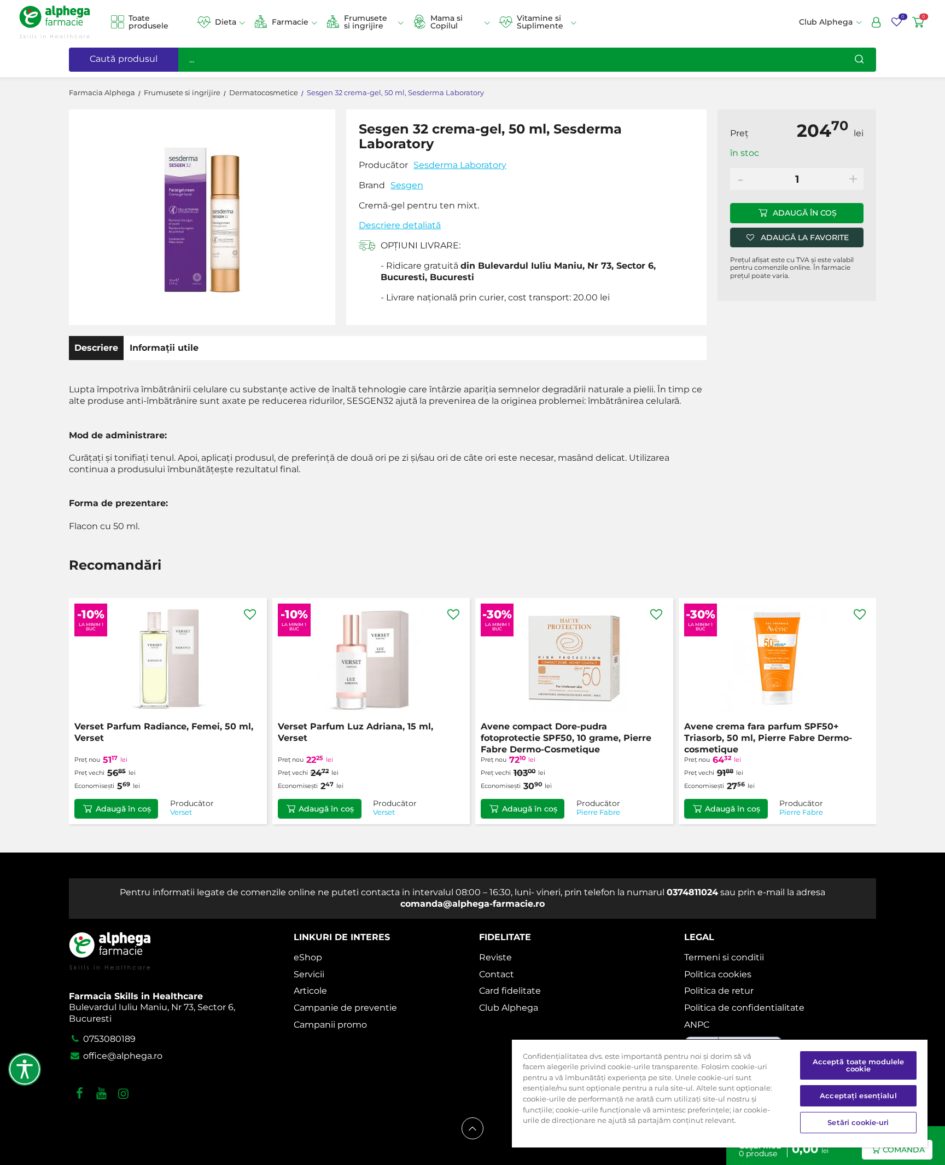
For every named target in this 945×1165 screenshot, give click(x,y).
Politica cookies (717, 974)
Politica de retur (719, 991)
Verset (181, 812)
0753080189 (108, 1039)
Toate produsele (148, 22)
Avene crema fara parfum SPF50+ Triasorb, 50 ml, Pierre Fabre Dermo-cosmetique (768, 738)
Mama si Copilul (446, 22)
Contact (496, 974)
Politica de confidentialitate (744, 1007)
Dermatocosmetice (263, 93)
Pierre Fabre (598, 812)
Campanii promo (330, 1024)
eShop (308, 957)
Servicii (309, 974)
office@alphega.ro (121, 1056)
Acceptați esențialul (858, 1095)
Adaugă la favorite (805, 237)
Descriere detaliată (400, 225)
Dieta (225, 22)
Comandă (904, 1150)
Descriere (96, 348)
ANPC (696, 1024)
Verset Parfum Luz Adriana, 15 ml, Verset (355, 732)
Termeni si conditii (724, 957)
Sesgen (406, 185)
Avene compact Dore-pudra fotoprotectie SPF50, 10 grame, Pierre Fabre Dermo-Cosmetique (566, 738)
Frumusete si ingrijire (365, 22)
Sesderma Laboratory (459, 165)
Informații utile (164, 348)
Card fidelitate (510, 991)
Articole (310, 991)
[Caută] (859, 60)
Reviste (495, 957)
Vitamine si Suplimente (540, 22)
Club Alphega (508, 1007)
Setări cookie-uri (858, 1122)
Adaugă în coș (805, 213)
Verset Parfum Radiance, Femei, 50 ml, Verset (163, 732)
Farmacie (290, 22)
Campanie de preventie (345, 1007)
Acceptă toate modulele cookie (859, 1065)
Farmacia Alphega (102, 93)
